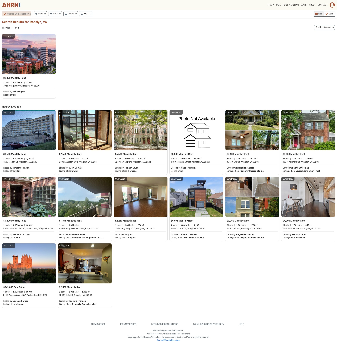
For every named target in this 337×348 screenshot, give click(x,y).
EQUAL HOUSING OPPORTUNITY (208, 324)
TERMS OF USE (98, 324)
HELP (241, 324)
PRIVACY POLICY (128, 324)
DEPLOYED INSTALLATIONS (164, 324)
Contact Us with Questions (168, 340)
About (312, 5)
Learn (304, 5)
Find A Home (274, 5)
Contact (323, 5)
